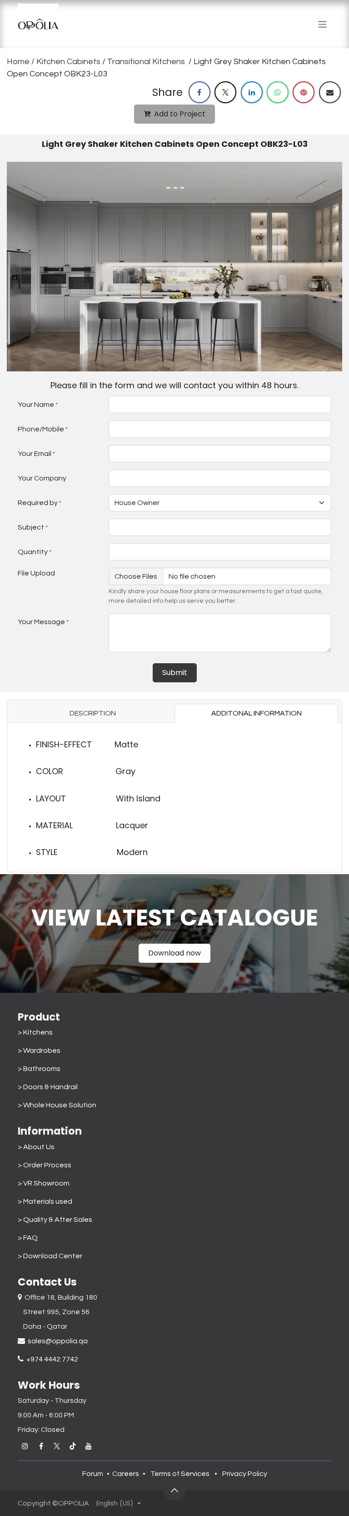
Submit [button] (174, 672)
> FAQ (28, 1237)
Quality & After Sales (57, 1219)
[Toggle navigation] (322, 24)
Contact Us (47, 1282)
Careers (125, 1473)
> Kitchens (35, 1032)
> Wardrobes (39, 1050)
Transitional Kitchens (147, 61)
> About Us (36, 1147)
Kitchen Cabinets (69, 61)
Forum (92, 1473)
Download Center (52, 1256)
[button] (174, 1490)
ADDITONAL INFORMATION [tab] (256, 713)
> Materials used (45, 1201)
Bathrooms (41, 1068)
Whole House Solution (61, 1105)
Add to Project (179, 114)
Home (18, 61)
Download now (174, 953)
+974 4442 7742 (51, 1359)
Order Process (47, 1165)
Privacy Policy (244, 1473)
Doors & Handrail (50, 1087)
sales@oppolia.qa (56, 1341)
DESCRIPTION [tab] (93, 713)
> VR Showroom (44, 1183)
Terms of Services (179, 1473)
